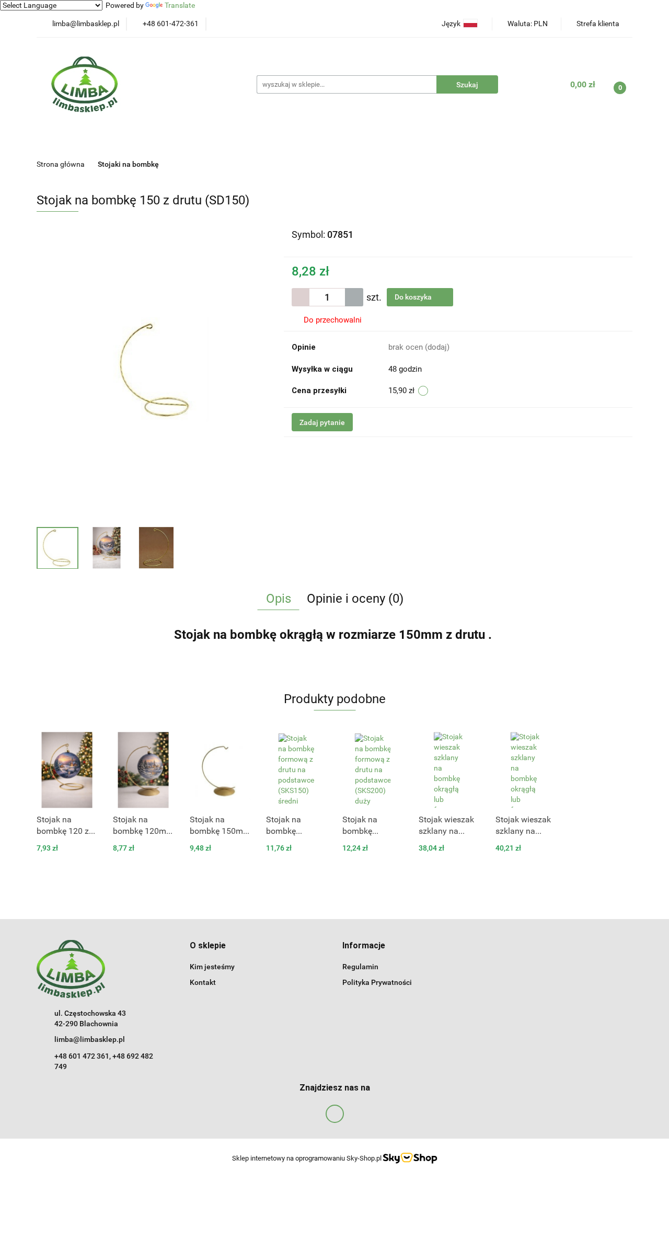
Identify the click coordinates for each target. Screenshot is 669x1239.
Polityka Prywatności (377, 982)
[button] (208, 946)
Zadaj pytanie (322, 422)
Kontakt (203, 982)
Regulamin (360, 966)
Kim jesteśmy (212, 966)
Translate (180, 5)
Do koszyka (414, 297)
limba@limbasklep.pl (89, 1039)
